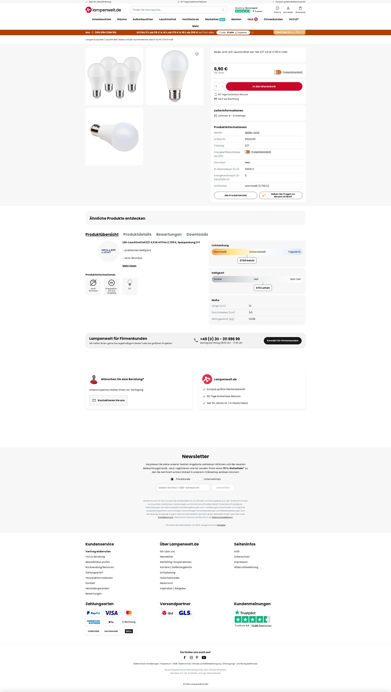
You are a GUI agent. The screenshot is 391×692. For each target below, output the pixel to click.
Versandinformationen (99, 578)
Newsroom (166, 583)
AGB (236, 551)
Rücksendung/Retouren (100, 567)
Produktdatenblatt (292, 72)
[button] (114, 137)
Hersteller (221, 525)
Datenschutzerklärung (222, 517)
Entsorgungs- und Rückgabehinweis (240, 663)
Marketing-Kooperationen (176, 562)
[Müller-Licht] (108, 251)
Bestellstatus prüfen (98, 562)
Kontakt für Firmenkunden (282, 340)
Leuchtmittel (111, 39)
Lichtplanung (167, 572)
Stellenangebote (182, 567)
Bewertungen (169, 234)
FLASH (233, 32)
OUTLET (294, 19)
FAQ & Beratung (95, 556)
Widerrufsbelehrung (246, 567)
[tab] (102, 234)
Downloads (197, 234)
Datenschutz (242, 556)
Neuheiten (214, 19)
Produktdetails (137, 234)
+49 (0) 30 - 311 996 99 (220, 338)
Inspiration (166, 588)
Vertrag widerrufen (98, 551)
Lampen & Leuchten (95, 39)
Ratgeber (180, 588)
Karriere (165, 567)
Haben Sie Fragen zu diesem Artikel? (283, 195)
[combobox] (179, 9)
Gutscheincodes (169, 578)
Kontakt (90, 583)
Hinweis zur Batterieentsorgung (207, 663)
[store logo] (103, 10)
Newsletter (166, 556)
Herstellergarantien (97, 588)
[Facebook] (186, 657)
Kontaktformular (165, 517)
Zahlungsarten (94, 572)
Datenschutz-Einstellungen (146, 663)
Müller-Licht (252, 132)
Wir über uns (167, 551)
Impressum (241, 562)
